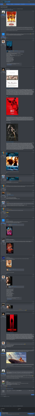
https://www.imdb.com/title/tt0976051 (10, 88)
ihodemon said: (8, 304)
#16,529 (33, 201)
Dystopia (5, 197)
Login (18, 409)
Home (1, 409)
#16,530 (33, 208)
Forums (1, 410)
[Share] (32, 40)
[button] (13, 4)
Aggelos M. (2, 7)
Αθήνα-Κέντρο (4, 180)
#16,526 (33, 175)
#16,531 (33, 219)
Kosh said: (7, 176)
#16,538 (33, 349)
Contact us (1, 411)
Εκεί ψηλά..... (4, 157)
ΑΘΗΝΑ (5, 347)
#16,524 (33, 68)
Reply (33, 31)
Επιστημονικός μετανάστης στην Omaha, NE (5, 355)
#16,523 (33, 40)
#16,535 (33, 303)
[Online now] (3, 194)
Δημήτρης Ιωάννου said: (9, 209)
